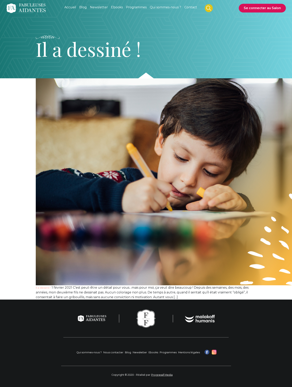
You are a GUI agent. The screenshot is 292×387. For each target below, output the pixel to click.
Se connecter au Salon (262, 8)
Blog (128, 352)
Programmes (168, 352)
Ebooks (153, 352)
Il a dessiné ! (43, 287)
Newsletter (140, 352)
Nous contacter (113, 352)
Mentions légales (189, 352)
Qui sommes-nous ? (89, 352)
